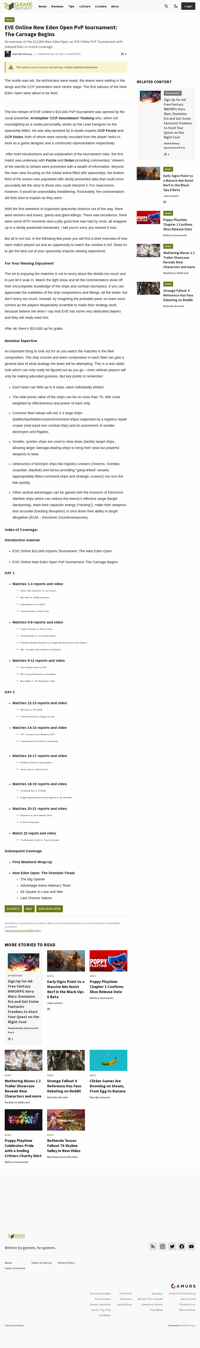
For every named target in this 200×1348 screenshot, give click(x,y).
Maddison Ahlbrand (17, 1102)
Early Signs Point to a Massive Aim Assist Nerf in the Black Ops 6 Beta (65, 989)
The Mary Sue (187, 1304)
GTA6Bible (105, 1315)
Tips (71, 6)
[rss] (153, 1246)
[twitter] (172, 1246)
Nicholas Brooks (57, 1097)
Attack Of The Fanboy (182, 1293)
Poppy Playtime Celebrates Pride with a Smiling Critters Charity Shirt (23, 1148)
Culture (84, 6)
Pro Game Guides (100, 1293)
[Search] (166, 6)
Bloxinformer (187, 1310)
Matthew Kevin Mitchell (62, 1157)
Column (101, 6)
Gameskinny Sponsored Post (23, 1030)
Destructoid (188, 1299)
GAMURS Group (187, 1325)
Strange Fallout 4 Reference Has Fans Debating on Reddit (64, 1085)
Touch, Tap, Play (101, 1310)
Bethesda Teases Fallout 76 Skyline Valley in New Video (63, 1145)
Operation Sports (152, 1304)
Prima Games (103, 1299)
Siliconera (126, 1299)
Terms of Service (41, 1262)
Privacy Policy (66, 1262)
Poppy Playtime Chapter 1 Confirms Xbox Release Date (106, 986)
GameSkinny (124, 1304)
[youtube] (191, 1246)
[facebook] (182, 1246)
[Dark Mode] (176, 6)
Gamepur (157, 1293)
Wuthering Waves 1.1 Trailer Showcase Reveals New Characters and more (23, 1088)
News (43, 6)
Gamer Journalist (100, 1304)
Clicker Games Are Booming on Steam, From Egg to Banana (108, 1085)
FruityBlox (156, 1310)
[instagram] (162, 1246)
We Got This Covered (150, 1299)
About (8, 1262)
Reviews (57, 6)
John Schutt (55, 1003)
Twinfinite (125, 1293)
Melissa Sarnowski (101, 998)
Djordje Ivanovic (100, 1097)
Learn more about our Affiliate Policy (23, 930)
